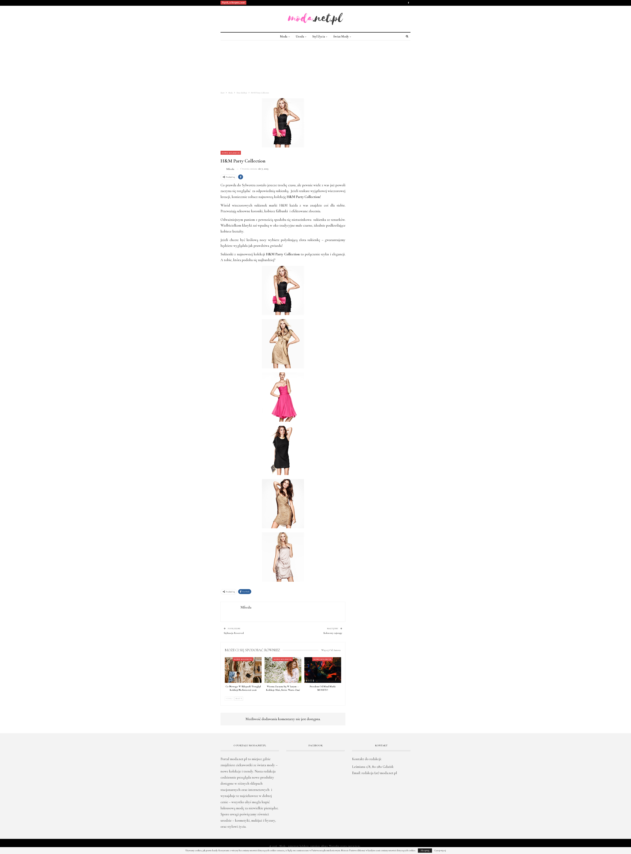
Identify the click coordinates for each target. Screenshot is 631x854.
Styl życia (318, 36)
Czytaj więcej (440, 850)
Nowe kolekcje (231, 152)
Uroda (300, 36)
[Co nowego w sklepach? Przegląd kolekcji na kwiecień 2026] (243, 670)
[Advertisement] (315, 65)
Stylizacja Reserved (234, 633)
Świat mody (341, 36)
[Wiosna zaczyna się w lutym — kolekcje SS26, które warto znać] (283, 670)
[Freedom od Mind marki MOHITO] (322, 670)
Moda (283, 36)
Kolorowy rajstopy (332, 633)
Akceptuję (425, 850)
